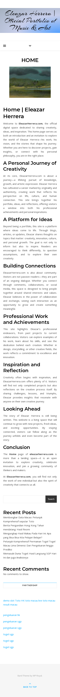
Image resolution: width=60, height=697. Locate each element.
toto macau (31, 600)
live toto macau (46, 600)
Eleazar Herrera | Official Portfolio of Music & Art (30, 20)
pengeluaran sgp (12, 621)
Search (51, 499)
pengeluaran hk (11, 615)
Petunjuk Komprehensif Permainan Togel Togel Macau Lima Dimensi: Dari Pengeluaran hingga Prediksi (29, 545)
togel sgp (8, 634)
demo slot (8, 600)
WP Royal (37, 675)
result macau (10, 604)
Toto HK (20, 600)
